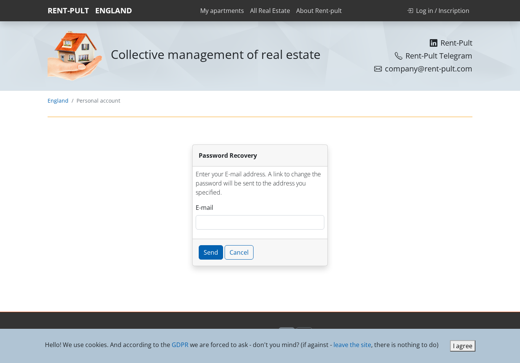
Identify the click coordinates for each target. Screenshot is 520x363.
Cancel (239, 252)
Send (211, 252)
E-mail (204, 207)
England (58, 100)
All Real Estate (270, 10)
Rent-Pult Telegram (438, 56)
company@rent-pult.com (428, 68)
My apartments (222, 10)
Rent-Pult (456, 43)
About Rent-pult (319, 10)
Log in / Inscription (442, 10)
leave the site (352, 345)
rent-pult (68, 10)
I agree (462, 346)
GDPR (180, 345)
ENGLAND (113, 10)
